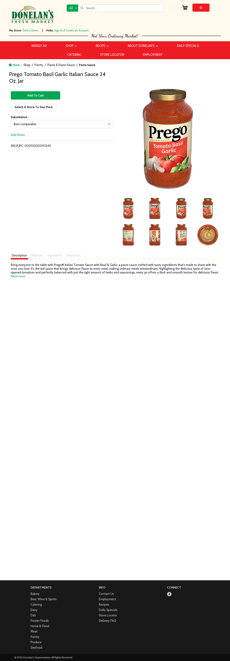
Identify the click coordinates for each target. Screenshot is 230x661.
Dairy (34, 610)
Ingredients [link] (55, 255)
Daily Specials (108, 610)
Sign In (58, 30)
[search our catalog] (82, 8)
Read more (18, 276)
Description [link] (19, 255)
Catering (36, 604)
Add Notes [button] (18, 135)
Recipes (104, 604)
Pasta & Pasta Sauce (61, 65)
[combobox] (72, 8)
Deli (33, 615)
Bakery (35, 594)
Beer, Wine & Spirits (44, 599)
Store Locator (108, 615)
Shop (26, 65)
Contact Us (106, 594)
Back (16, 65)
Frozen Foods (40, 620)
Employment (107, 599)
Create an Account (77, 30)
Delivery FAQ (107, 620)
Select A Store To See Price (34, 107)
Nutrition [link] (37, 255)
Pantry (38, 65)
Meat (34, 631)
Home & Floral (40, 626)
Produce (36, 642)
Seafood (36, 647)
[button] (128, 208)
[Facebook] (169, 594)
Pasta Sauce (87, 65)
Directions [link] (73, 255)
